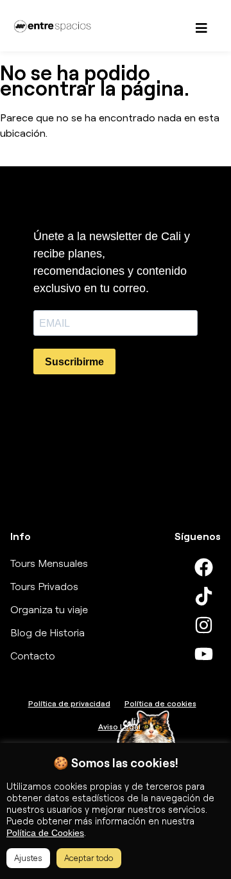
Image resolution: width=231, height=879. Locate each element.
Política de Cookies (45, 833)
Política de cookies (160, 703)
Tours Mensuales (49, 563)
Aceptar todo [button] (89, 858)
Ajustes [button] (28, 858)
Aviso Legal (119, 726)
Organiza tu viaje (49, 609)
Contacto (32, 655)
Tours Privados (44, 586)
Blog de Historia (47, 632)
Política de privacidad (69, 703)
